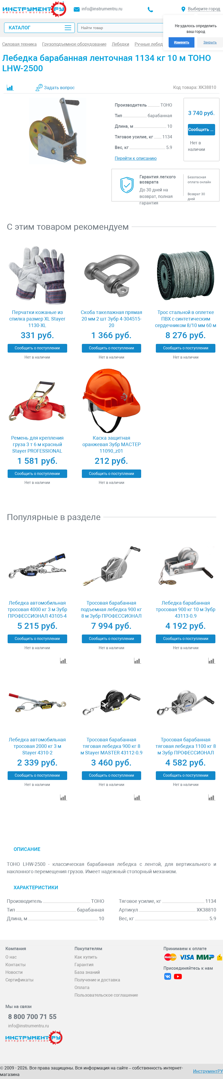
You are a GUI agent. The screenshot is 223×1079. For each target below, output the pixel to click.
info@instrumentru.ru (102, 8)
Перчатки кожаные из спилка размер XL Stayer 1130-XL (37, 318)
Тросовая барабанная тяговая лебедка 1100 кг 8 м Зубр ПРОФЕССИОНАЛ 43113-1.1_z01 (186, 749)
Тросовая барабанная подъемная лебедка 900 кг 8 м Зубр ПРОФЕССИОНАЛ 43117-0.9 (111, 612)
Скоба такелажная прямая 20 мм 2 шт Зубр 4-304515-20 (111, 318)
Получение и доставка (97, 979)
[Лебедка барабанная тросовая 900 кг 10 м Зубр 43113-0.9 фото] (185, 566)
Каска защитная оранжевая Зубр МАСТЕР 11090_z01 (111, 444)
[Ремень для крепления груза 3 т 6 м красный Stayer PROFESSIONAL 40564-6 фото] (37, 401)
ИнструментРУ (208, 1071)
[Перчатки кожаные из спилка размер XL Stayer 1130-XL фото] (37, 275)
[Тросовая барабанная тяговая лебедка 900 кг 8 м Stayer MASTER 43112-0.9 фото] (111, 703)
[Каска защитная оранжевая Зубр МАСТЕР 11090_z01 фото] (111, 401)
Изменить (181, 42)
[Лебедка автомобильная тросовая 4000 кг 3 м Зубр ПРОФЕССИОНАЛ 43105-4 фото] (37, 566)
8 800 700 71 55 (32, 1017)
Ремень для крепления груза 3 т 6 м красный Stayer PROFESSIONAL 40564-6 (37, 447)
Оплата (82, 987)
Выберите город (204, 8)
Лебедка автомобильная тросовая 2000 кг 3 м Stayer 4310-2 (37, 746)
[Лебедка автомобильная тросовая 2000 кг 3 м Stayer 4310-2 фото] (37, 703)
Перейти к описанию (136, 158)
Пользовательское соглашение (106, 995)
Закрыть (210, 42)
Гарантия (84, 964)
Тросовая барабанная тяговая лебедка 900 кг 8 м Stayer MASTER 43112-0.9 (111, 746)
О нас (11, 957)
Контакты (15, 964)
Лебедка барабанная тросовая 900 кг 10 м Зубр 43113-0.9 (185, 609)
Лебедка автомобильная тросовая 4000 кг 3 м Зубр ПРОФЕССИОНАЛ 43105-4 (37, 609)
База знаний (87, 972)
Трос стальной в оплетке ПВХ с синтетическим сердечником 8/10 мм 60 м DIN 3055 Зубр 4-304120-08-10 (185, 325)
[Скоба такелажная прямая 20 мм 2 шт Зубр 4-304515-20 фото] (111, 275)
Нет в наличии (37, 357)
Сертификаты (19, 979)
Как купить (86, 957)
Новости (14, 972)
